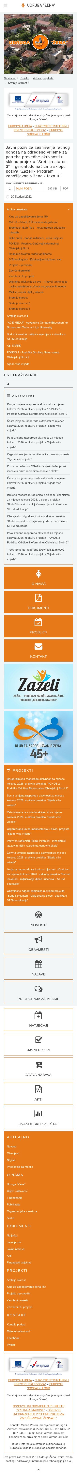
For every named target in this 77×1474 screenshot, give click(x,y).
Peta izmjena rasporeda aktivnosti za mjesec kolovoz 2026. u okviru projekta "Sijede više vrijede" (35, 442)
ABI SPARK (14, 345)
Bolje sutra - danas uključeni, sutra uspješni (36, 238)
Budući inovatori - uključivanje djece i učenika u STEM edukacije (36, 336)
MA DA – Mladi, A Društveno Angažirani (33, 222)
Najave (11, 1160)
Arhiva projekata (43, 78)
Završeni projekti (19, 270)
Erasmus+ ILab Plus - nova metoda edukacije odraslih (37, 230)
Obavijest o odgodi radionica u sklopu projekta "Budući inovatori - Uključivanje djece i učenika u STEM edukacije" (37, 521)
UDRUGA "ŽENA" (41, 5)
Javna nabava (15, 1249)
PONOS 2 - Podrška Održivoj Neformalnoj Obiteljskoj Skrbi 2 (33, 355)
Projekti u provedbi (20, 265)
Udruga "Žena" (16, 1184)
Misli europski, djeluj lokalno (26, 292)
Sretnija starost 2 (19, 303)
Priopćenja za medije (20, 1166)
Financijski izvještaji (19, 1262)
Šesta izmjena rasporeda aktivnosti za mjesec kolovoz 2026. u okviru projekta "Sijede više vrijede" (35, 425)
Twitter (11, 1344)
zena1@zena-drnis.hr (49, 1432)
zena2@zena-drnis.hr (22, 1436)
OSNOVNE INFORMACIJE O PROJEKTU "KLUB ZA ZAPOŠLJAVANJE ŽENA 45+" (38, 1414)
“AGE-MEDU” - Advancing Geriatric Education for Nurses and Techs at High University (37, 325)
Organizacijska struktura (22, 1211)
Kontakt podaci (16, 1324)
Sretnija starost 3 (19, 308)
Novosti (11, 1146)
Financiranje (14, 1197)
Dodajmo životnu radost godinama (30, 253)
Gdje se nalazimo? (18, 1331)
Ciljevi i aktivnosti (17, 1191)
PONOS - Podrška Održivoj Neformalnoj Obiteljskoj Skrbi (34, 246)
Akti (9, 1255)
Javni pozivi (14, 1242)
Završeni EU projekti (21, 276)
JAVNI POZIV (24, 188)
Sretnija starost (18, 297)
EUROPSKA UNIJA (20, 126)
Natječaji (12, 1235)
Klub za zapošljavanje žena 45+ (28, 216)
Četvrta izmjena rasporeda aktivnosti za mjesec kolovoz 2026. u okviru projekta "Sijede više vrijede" (36, 483)
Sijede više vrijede (18, 363)
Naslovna (10, 78)
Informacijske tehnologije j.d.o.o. (51, 1460)
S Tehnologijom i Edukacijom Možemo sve (35, 259)
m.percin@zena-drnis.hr (53, 1436)
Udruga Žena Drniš (51, 1457)
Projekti (24, 78)
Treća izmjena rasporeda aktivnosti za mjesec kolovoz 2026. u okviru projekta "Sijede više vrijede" (35, 554)
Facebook (13, 1338)
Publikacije (13, 1204)
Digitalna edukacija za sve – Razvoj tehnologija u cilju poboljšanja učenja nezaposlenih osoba (38, 284)
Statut (10, 1218)
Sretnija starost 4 (17, 315)
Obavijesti (13, 1153)
